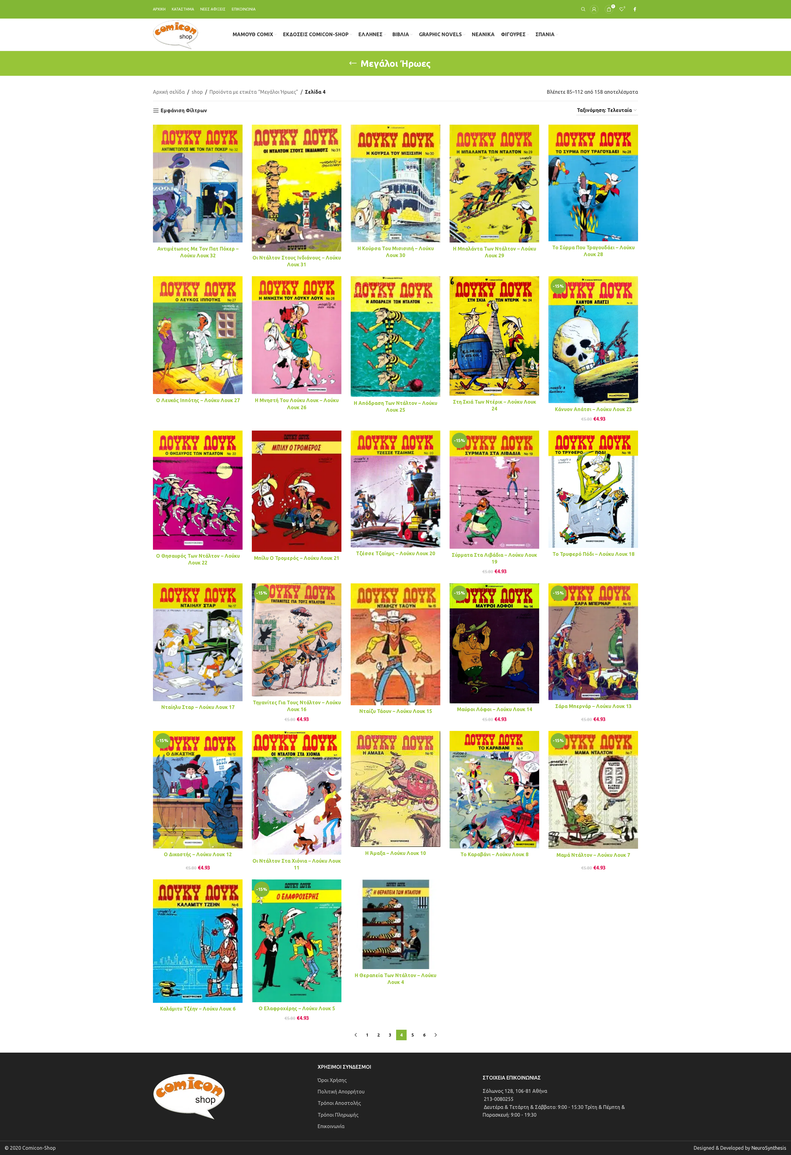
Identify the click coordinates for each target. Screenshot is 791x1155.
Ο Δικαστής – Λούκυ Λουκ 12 (198, 854)
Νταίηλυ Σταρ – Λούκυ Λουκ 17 (198, 707)
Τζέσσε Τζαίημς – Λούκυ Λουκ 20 (395, 553)
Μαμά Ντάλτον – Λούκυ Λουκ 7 (593, 855)
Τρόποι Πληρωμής (338, 1115)
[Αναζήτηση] (582, 9)
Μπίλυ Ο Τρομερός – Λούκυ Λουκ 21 (296, 558)
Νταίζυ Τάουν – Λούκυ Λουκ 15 (395, 711)
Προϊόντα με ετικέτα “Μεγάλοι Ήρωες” (253, 92)
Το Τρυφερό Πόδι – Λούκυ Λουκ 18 (593, 554)
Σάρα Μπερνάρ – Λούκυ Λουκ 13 (593, 706)
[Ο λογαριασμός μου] (594, 9)
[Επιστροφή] (353, 63)
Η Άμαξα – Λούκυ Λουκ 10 (395, 853)
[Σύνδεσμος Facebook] (635, 9)
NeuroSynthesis (768, 1148)
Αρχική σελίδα (169, 92)
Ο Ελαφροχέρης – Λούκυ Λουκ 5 (297, 1008)
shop (197, 92)
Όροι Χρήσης (332, 1080)
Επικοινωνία (331, 1126)
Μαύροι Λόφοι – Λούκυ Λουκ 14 (494, 709)
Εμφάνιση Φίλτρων (184, 110)
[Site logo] (175, 34)
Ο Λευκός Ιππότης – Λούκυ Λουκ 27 (198, 400)
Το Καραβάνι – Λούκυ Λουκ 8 (494, 854)
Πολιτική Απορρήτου (341, 1091)
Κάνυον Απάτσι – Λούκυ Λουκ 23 (593, 409)
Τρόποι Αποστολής (339, 1103)
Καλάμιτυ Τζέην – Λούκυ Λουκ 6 (197, 1008)
